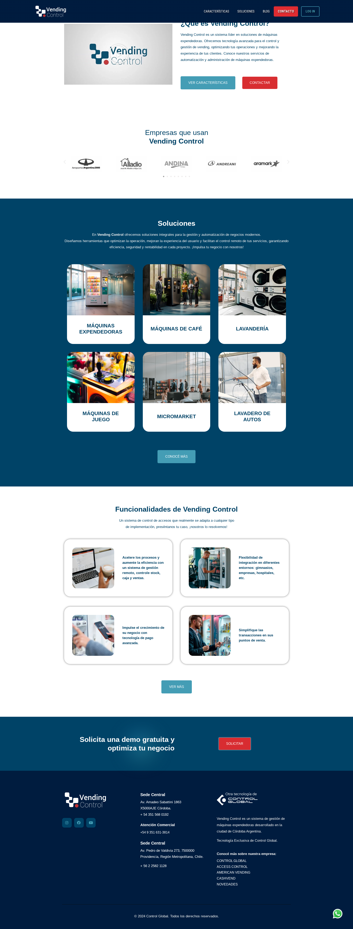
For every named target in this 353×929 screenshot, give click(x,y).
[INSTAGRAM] (67, 823)
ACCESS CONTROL (232, 866)
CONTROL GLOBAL (232, 861)
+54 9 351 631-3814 (155, 832)
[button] (118, 54)
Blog (266, 11)
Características (216, 11)
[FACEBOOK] (79, 823)
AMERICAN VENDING (233, 872)
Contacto (286, 11)
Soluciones (246, 11)
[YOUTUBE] (91, 823)
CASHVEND (226, 878)
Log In (310, 11)
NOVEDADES (227, 884)
